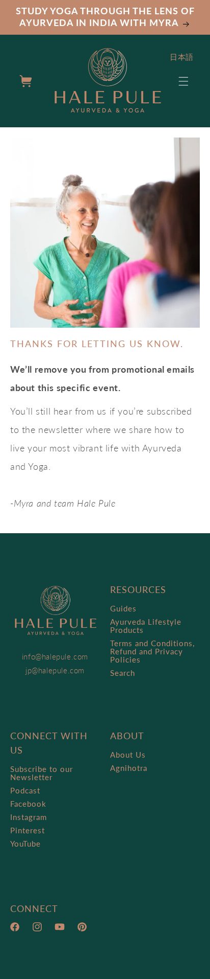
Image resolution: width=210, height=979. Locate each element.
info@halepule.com (55, 656)
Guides (123, 608)
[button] (183, 81)
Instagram (28, 817)
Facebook (28, 803)
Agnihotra (128, 767)
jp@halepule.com (55, 670)
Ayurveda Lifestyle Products (145, 625)
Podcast (25, 790)
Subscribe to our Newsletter (41, 773)
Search (122, 672)
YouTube (25, 843)
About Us (128, 754)
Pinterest (27, 830)
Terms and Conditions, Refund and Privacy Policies (152, 651)
